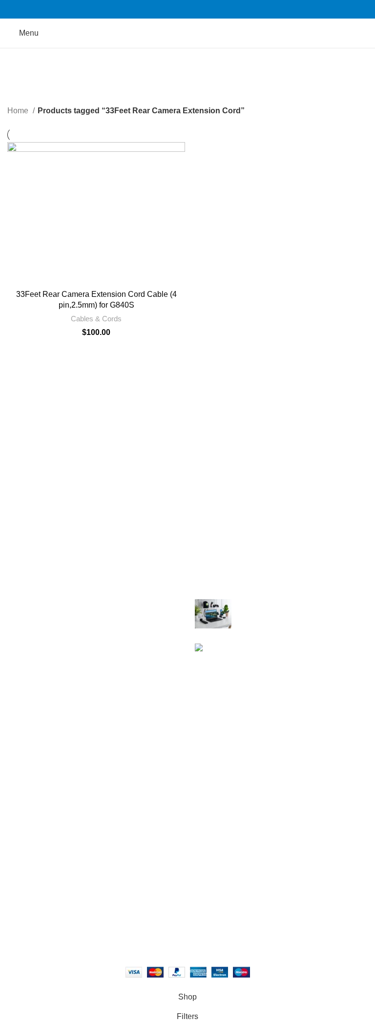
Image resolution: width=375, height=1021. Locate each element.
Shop (16, 859)
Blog (15, 878)
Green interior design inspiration (310, 649)
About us (22, 896)
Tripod (143, 878)
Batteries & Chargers (168, 841)
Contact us (25, 914)
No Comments (307, 619)
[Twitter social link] (176, 9)
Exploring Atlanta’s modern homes (298, 604)
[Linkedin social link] (199, 9)
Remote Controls (161, 859)
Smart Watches (158, 896)
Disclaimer (275, 841)
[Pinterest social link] (187, 9)
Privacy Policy (282, 859)
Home (18, 110)
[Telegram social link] (210, 9)
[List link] (94, 690)
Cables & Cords (96, 318)
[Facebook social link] (165, 9)
